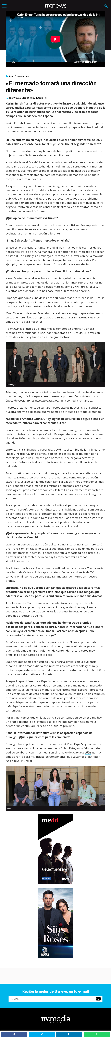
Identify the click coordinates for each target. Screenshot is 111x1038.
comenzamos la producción (59, 396)
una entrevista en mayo (26, 140)
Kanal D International (19, 76)
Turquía (39, 97)
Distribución (28, 97)
